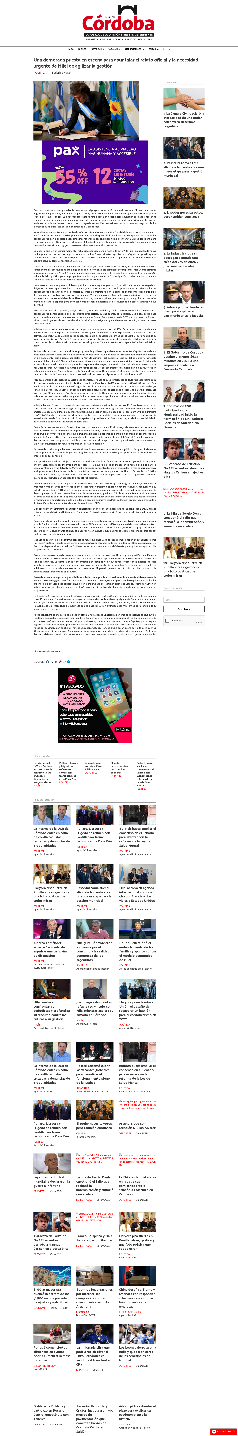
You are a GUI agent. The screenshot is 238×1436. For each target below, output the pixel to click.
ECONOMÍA (39, 1307)
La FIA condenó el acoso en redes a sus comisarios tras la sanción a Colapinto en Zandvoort (137, 1186)
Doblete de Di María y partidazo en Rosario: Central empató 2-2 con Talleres (51, 1413)
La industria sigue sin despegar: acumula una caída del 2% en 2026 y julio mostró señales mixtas (180, 262)
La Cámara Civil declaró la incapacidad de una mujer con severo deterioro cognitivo (183, 120)
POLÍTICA (39, 72)
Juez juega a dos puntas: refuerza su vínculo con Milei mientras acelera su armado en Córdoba (94, 1009)
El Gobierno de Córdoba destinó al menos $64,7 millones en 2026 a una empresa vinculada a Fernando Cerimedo (183, 361)
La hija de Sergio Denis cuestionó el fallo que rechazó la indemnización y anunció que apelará (183, 520)
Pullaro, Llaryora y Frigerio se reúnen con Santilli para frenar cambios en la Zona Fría (68, 771)
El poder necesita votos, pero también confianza (119, 768)
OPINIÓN (116, 775)
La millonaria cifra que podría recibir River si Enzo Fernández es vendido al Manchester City (93, 1356)
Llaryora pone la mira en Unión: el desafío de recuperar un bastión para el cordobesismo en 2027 (137, 1011)
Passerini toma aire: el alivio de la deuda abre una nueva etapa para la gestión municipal (93, 894)
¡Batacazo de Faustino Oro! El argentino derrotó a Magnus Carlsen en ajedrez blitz (50, 1242)
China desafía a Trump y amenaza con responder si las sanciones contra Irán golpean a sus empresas (137, 1298)
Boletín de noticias (173, 588)
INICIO (71, 49)
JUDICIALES (82, 1088)
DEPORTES (91, 772)
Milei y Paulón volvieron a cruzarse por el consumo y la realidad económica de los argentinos (94, 951)
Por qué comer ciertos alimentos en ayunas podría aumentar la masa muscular (51, 1354)
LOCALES (82, 49)
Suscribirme (184, 609)
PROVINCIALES (97, 49)
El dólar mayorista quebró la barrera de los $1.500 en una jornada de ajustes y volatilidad (51, 1296)
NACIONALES (114, 49)
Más (165, 49)
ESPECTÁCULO (84, 1199)
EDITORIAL (154, 49)
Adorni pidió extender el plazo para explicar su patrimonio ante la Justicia (137, 1413)
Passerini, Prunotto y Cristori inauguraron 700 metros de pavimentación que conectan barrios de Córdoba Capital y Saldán (94, 1419)
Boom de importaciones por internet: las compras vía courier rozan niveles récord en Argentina (94, 1298)
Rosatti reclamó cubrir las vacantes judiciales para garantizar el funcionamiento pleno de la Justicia (93, 1074)
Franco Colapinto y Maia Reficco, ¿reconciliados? (94, 1238)
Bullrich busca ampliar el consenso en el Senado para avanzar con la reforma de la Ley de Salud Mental (145, 774)
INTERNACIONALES (132, 49)
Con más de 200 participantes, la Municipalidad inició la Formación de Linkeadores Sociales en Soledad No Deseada (183, 416)
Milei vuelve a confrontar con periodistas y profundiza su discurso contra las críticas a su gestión (51, 1011)
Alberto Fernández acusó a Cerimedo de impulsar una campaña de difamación (50, 949)
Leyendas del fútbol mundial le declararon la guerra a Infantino (51, 1182)
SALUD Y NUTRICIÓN (44, 1365)
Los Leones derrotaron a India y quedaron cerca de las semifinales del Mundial (137, 1354)
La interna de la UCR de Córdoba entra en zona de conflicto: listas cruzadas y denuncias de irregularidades (42, 773)
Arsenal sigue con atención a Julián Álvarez (93, 766)
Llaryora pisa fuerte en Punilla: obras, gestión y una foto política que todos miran (51, 894)
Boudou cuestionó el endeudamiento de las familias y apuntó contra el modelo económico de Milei (137, 951)
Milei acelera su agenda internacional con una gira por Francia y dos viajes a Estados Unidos (137, 894)
